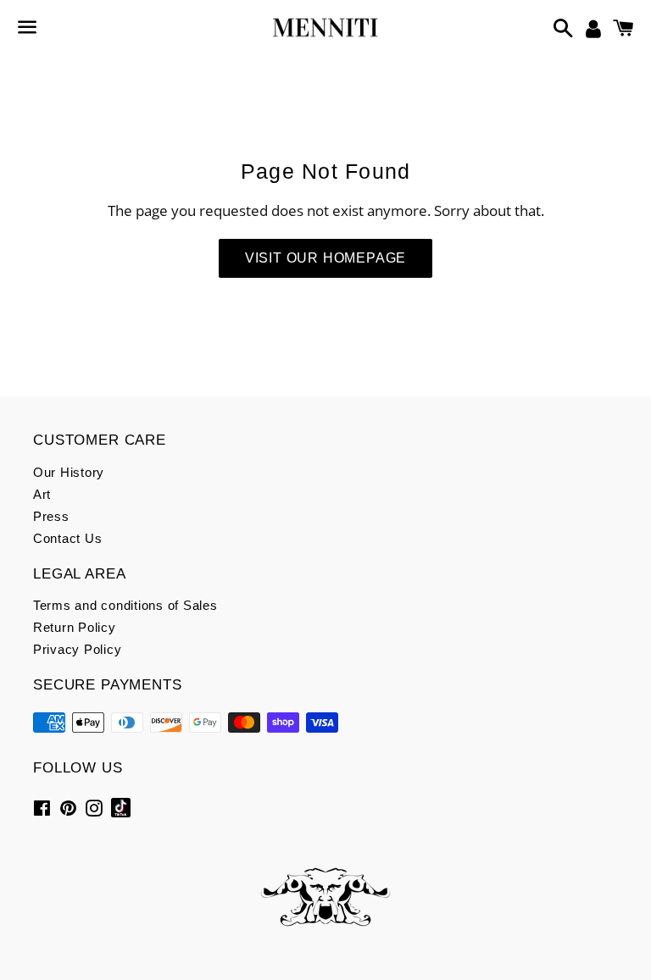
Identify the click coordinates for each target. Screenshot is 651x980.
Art (42, 494)
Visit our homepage (325, 258)
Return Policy (74, 627)
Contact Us (68, 538)
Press (51, 516)
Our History (68, 472)
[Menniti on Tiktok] (121, 807)
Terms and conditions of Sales (125, 605)
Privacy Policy (77, 649)
